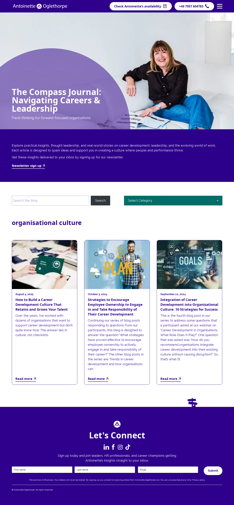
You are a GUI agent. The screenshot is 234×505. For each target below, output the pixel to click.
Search (100, 200)
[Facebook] (113, 447)
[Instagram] (120, 447)
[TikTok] (127, 447)
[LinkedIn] (106, 447)
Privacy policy (198, 480)
